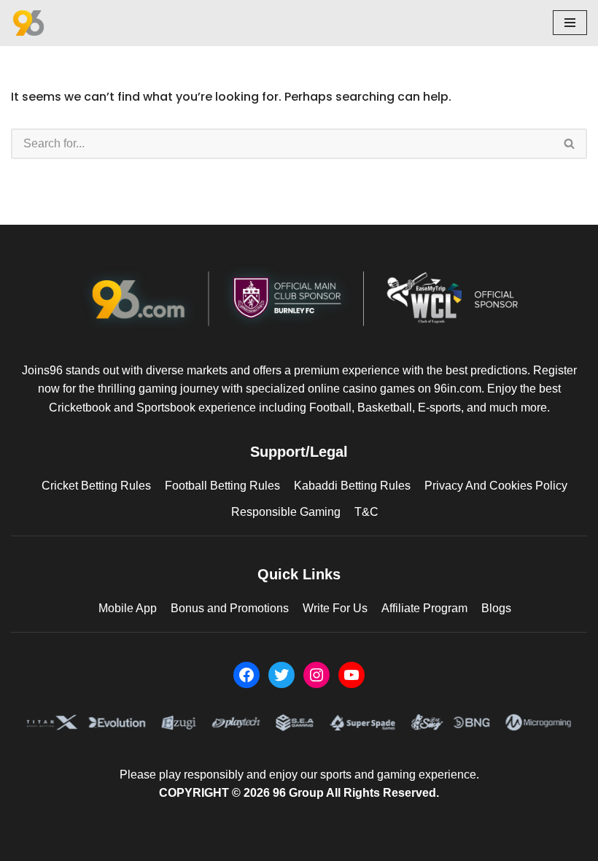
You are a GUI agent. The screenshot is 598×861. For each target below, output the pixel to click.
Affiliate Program (424, 608)
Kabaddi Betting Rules (352, 485)
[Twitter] (281, 675)
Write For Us (335, 608)
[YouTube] (351, 675)
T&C (366, 512)
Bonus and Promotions (230, 608)
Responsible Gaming (286, 512)
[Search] (570, 143)
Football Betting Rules (222, 485)
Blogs (496, 608)
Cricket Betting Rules (96, 485)
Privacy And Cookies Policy (495, 485)
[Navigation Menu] (570, 22)
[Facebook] (246, 675)
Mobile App (127, 608)
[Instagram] (316, 675)
